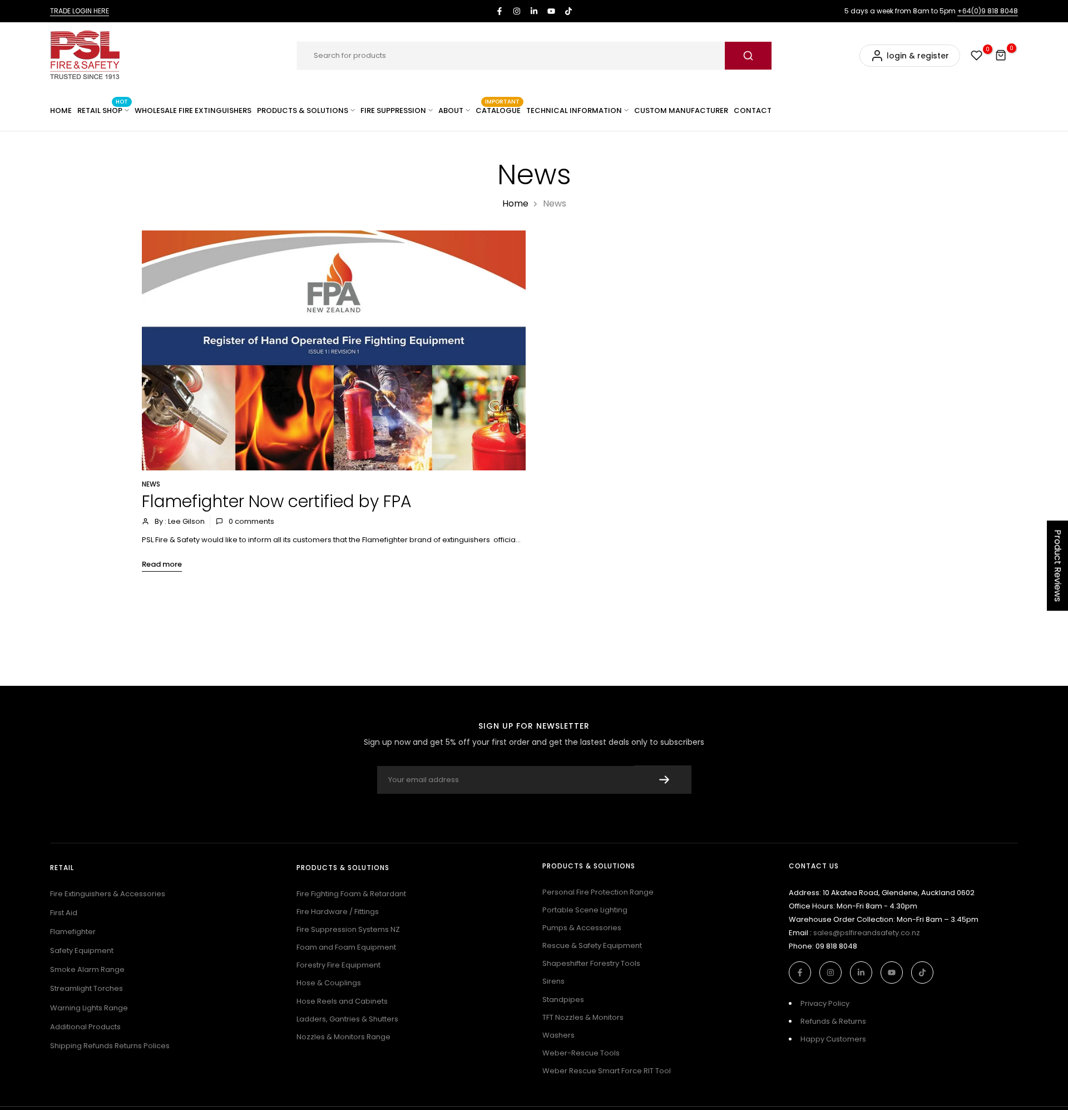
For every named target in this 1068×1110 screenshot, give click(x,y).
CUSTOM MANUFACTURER (681, 110)
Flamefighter (73, 931)
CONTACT (753, 110)
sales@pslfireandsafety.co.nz (866, 932)
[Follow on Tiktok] (568, 11)
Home (515, 203)
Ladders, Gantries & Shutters (347, 1019)
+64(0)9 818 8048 (987, 11)
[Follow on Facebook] (499, 11)
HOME (61, 110)
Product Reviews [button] (1057, 565)
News (151, 484)
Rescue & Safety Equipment (592, 945)
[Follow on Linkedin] (534, 11)
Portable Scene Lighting (584, 910)
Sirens (553, 981)
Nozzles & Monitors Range (343, 1037)
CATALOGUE (498, 110)
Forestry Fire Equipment (338, 965)
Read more (162, 564)
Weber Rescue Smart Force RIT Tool (606, 1070)
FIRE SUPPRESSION (393, 110)
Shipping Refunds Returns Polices (110, 1045)
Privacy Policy (824, 1003)
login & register (918, 55)
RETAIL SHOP (102, 110)
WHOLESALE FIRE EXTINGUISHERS (193, 110)
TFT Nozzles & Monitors (583, 1017)
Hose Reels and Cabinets (342, 1001)
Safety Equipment (81, 950)
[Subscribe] (662, 779)
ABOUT (450, 110)
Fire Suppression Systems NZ (348, 929)
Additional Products (85, 1026)
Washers (558, 1035)
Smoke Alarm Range (87, 969)
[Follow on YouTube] (551, 11)
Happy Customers (833, 1039)
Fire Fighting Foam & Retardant (351, 893)
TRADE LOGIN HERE (79, 11)
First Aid (63, 912)
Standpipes (563, 999)
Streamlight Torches (86, 988)
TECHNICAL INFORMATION (574, 110)
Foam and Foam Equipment (346, 947)
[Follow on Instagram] (516, 11)
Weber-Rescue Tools (581, 1053)
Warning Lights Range (89, 1008)
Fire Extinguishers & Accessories (107, 893)
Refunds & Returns (833, 1021)
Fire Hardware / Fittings (337, 911)
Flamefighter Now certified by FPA (277, 501)
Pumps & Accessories (581, 927)
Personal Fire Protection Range (598, 892)
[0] (977, 56)
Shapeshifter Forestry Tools (591, 963)
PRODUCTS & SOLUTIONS (302, 110)
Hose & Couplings (328, 983)
